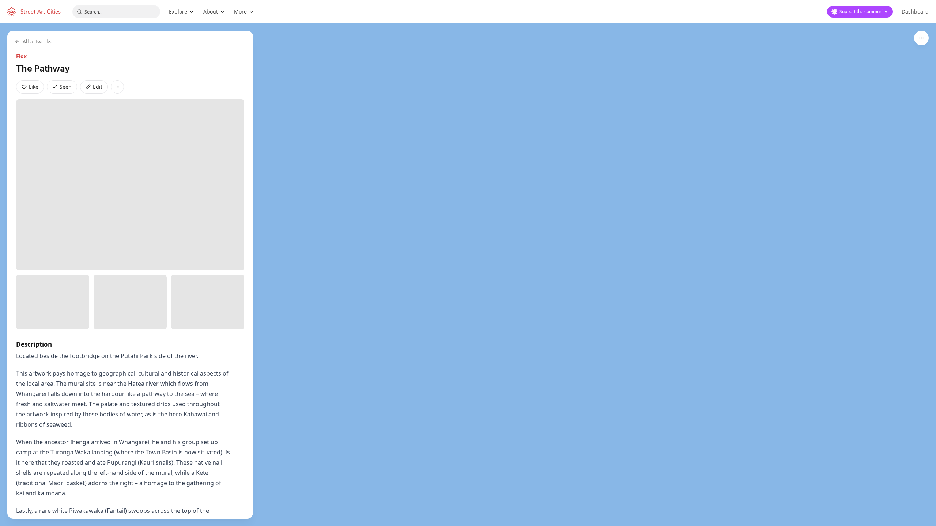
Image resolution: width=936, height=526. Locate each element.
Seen (66, 86)
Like (33, 86)
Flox (21, 56)
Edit (97, 86)
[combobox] (116, 11)
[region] (468, 274)
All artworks (37, 41)
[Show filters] (921, 38)
